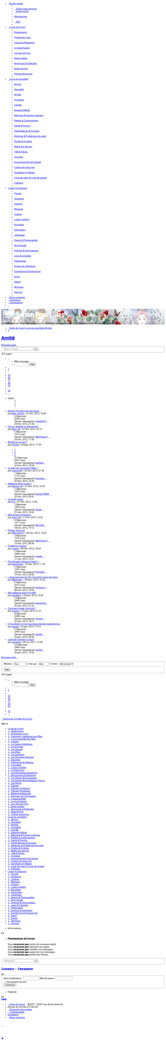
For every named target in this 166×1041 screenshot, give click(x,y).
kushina (39, 463)
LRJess (15, 444)
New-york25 (18, 413)
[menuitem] (25, 8)
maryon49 (17, 470)
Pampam (40, 478)
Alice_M (16, 429)
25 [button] (9, 375)
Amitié (8, 338)
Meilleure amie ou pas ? (20, 483)
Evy (13, 502)
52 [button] (9, 390)
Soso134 (16, 517)
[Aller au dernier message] (48, 421)
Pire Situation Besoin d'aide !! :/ (23, 561)
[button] (9, 358)
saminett (16, 642)
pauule (15, 626)
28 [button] (9, 383)
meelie (38, 556)
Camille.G (16, 595)
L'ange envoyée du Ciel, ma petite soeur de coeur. (33, 577)
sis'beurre (40, 587)
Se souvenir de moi (16, 982)
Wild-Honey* (41, 437)
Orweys (15, 611)
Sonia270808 (42, 494)
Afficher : (8, 664)
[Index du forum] (33, 318)
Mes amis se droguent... (20, 515)
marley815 (40, 421)
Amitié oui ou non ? (17, 442)
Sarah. (38, 509)
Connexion (7, 968)
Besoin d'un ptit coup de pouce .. (24, 411)
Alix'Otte (39, 525)
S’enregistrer (25, 968)
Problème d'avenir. (17, 546)
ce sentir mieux (15, 499)
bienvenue (40, 603)
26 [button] (9, 377)
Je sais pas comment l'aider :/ (23, 468)
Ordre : (55, 664)
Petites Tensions (16, 530)
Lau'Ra (38, 650)
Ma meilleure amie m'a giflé (22, 592)
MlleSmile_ (17, 579)
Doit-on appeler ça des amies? (23, 426)
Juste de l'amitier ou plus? (21, 639)
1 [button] (8, 370)
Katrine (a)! (17, 486)
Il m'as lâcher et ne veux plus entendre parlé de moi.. (34, 624)
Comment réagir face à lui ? (22, 608)
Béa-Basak (17, 564)
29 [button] (9, 385)
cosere (15, 548)
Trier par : (33, 664)
